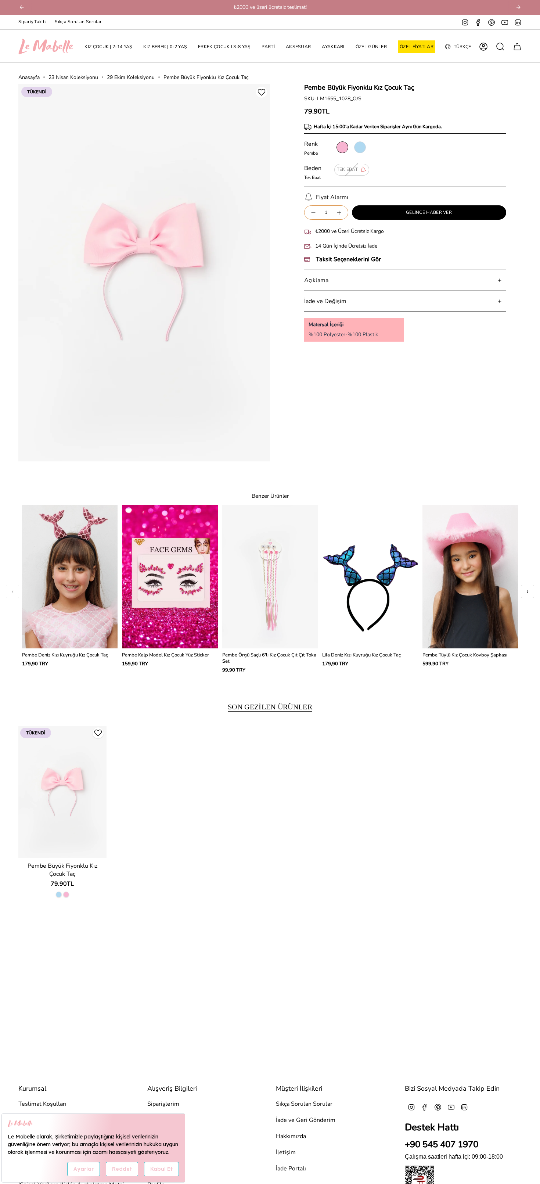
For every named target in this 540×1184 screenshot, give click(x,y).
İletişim (286, 1152)
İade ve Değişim (325, 301)
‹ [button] (13, 591)
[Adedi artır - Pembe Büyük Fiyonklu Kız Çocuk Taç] (339, 212)
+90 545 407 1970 (441, 1144)
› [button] (528, 591)
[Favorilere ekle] (261, 92)
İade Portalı (291, 1169)
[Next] (518, 7)
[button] (108, 47)
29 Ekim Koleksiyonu (131, 77)
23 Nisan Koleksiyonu (73, 77)
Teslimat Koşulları (42, 1104)
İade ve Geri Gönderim (305, 1120)
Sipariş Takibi (32, 22)
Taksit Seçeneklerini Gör (348, 259)
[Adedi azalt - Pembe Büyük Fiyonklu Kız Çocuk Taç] (313, 212)
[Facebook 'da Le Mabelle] (478, 22)
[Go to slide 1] (144, 461)
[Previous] (21, 7)
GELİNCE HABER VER (429, 212)
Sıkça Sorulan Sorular (78, 22)
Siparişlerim (163, 1104)
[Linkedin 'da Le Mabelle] (518, 22)
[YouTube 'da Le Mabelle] (504, 22)
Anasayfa (29, 77)
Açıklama (316, 280)
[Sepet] (517, 46)
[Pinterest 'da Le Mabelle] (491, 22)
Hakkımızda (291, 1136)
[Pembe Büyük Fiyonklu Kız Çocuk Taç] (62, 792)
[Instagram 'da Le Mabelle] (465, 22)
